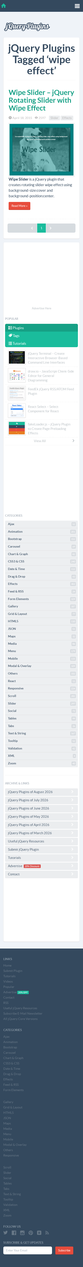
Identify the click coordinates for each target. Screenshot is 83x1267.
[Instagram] (22, 1233)
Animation (41, 531)
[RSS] (47, 1233)
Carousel (41, 546)
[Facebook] (14, 1233)
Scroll (41, 696)
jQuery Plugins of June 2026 (28, 808)
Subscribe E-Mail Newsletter (22, 1013)
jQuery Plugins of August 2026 (30, 792)
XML (41, 755)
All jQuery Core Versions (20, 1019)
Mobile (41, 658)
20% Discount (32, 866)
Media (41, 643)
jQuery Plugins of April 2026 (28, 825)
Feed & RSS (41, 591)
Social (41, 711)
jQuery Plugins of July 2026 (28, 800)
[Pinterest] (31, 1233)
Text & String (41, 733)
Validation (41, 748)
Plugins (18, 328)
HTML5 (41, 621)
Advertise (23, 866)
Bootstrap (41, 539)
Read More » (19, 205)
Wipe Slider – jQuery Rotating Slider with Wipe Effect (41, 100)
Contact (14, 874)
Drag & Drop (41, 576)
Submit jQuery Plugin (23, 849)
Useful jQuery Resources (26, 841)
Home (7, 965)
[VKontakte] (39, 1233)
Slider (54, 118)
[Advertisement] (41, 275)
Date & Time (41, 569)
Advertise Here (41, 308)
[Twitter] (5, 1233)
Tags (15, 336)
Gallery (41, 606)
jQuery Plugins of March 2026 (30, 833)
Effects (67, 118)
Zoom (41, 763)
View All (40, 441)
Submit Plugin (12, 971)
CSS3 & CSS (41, 561)
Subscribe (64, 1250)
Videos (8, 981)
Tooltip (41, 741)
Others (41, 673)
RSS (5, 1003)
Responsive (41, 688)
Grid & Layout (41, 614)
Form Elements (41, 599)
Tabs (41, 726)
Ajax (41, 524)
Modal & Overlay (41, 666)
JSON (41, 628)
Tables (41, 718)
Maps (41, 636)
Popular (8, 987)
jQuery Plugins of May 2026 (28, 816)
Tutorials (19, 343)
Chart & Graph (41, 554)
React (41, 681)
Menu (41, 651)
